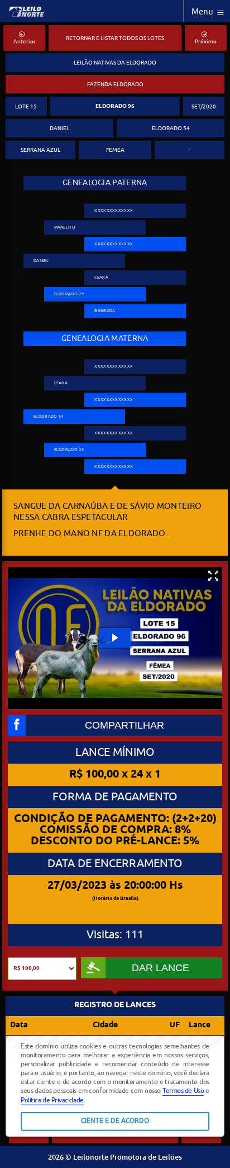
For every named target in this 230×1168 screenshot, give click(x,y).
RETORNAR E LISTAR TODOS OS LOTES (115, 38)
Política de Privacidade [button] (52, 1100)
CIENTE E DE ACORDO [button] (115, 1121)
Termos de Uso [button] (183, 1090)
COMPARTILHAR (124, 725)
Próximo (206, 41)
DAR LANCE (160, 967)
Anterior (24, 41)
